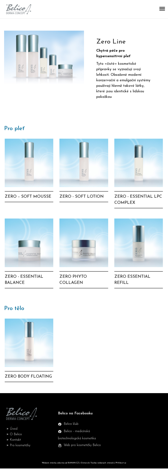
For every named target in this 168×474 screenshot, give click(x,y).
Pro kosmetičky (20, 445)
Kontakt (15, 440)
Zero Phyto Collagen (83, 255)
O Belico (16, 434)
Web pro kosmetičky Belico (82, 445)
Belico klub (71, 424)
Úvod (13, 429)
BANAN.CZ (73, 463)
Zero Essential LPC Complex (138, 175)
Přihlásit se (121, 463)
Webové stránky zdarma (53, 463)
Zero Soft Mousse (29, 175)
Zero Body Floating (29, 352)
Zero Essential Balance (29, 255)
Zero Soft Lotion (83, 175)
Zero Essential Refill (138, 255)
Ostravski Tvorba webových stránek (97, 463)
